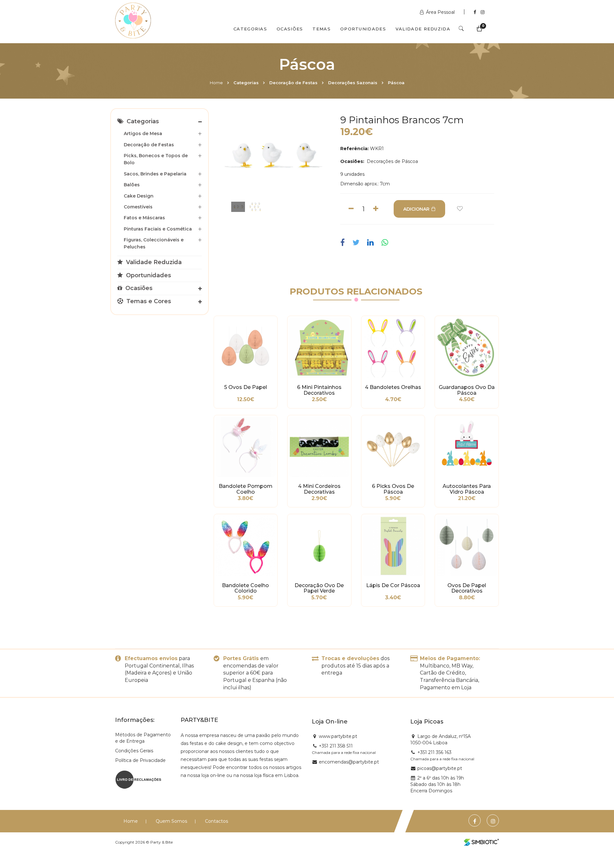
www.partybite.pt (338, 736)
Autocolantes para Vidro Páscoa (467, 489)
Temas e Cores (148, 301)
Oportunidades (363, 28)
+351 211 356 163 (434, 752)
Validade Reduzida (423, 28)
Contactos (216, 821)
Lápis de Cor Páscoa (393, 585)
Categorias (250, 28)
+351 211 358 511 (336, 746)
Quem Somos (171, 821)
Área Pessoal (440, 12)
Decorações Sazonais (352, 82)
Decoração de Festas (293, 82)
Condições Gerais (134, 751)
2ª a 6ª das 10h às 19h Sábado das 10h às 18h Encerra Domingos (437, 784)
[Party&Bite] (133, 21)
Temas (321, 28)
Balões (132, 185)
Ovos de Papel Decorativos (466, 588)
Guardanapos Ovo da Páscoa (467, 390)
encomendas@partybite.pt (349, 762)
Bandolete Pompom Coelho (245, 489)
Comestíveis (138, 207)
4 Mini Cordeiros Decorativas (319, 489)
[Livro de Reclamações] (138, 779)
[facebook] (344, 242)
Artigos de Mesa (143, 133)
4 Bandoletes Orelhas (393, 387)
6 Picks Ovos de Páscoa (393, 489)
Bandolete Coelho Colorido (245, 588)
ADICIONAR (416, 209)
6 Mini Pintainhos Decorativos (319, 390)
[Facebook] (475, 12)
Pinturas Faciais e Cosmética (158, 229)
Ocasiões (290, 28)
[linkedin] (370, 242)
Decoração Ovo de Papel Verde (319, 588)
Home (216, 82)
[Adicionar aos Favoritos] (460, 209)
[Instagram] (482, 12)
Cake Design (139, 196)
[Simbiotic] (481, 842)
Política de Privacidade (140, 760)
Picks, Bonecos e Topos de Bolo (156, 159)
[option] (273, 157)
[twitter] (356, 242)
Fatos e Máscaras (144, 218)
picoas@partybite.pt (439, 768)
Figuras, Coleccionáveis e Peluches (154, 243)
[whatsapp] (384, 242)
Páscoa (396, 82)
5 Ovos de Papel (245, 387)
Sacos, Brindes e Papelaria (155, 174)
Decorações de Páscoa (392, 161)
